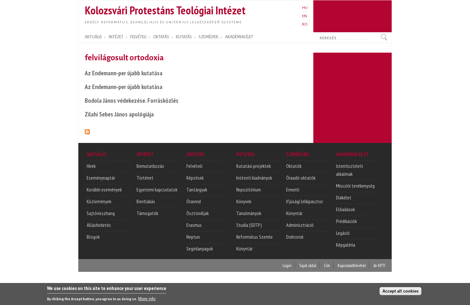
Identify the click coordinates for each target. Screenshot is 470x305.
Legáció (343, 233)
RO (305, 24)
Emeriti (292, 189)
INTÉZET (116, 37)
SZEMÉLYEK (208, 37)
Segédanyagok (199, 248)
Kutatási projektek (253, 166)
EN (304, 16)
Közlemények (99, 201)
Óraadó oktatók (301, 178)
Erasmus (194, 225)
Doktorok (294, 237)
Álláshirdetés (99, 225)
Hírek (91, 166)
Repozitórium (248, 189)
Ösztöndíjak (197, 213)
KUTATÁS (184, 37)
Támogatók (147, 213)
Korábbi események (104, 189)
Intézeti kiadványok (254, 178)
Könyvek (243, 201)
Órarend (193, 201)
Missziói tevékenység (355, 185)
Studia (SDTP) (249, 225)
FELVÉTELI (138, 37)
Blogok (93, 237)
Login (287, 265)
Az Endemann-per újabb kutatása (123, 73)
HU (305, 7)
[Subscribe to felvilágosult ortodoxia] (87, 130)
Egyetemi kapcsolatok (157, 189)
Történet (145, 178)
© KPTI (379, 265)
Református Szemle (254, 237)
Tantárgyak (196, 189)
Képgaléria (345, 245)
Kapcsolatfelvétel (352, 265)
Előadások (345, 209)
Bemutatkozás (150, 166)
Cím (327, 265)
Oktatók (294, 166)
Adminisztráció (300, 225)
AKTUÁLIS (93, 37)
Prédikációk (346, 221)
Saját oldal (307, 265)
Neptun (193, 237)
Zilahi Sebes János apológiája (119, 114)
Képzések (195, 178)
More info (146, 298)
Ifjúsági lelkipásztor (304, 201)
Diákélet (343, 197)
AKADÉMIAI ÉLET (239, 37)
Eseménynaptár (101, 178)
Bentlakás (146, 201)
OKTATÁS (161, 37)
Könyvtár (244, 248)
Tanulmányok (248, 213)
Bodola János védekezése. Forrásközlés (131, 100)
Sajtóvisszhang (101, 213)
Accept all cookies (400, 291)
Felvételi (194, 166)
